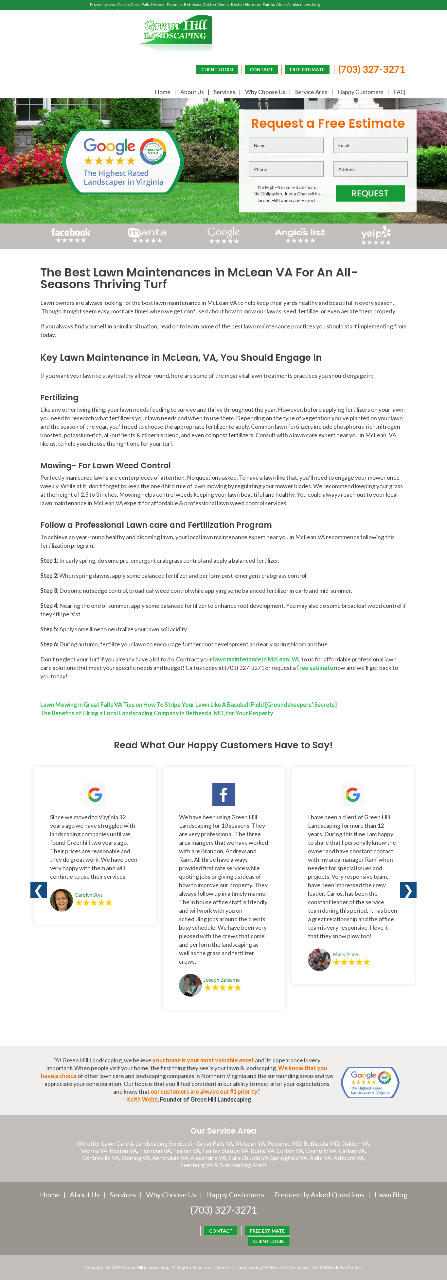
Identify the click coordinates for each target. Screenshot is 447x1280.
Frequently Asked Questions (319, 1194)
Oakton (209, 4)
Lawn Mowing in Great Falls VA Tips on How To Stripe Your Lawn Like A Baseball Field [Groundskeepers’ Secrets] (188, 704)
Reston (237, 4)
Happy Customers (360, 91)
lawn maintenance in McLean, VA (256, 659)
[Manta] (147, 240)
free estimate (315, 667)
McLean (158, 4)
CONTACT (261, 69)
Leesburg (312, 4)
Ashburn (294, 4)
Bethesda (192, 4)
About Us (192, 91)
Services (224, 91)
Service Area (311, 91)
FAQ (399, 91)
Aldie (281, 4)
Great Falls (140, 4)
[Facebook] (71, 242)
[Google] (223, 242)
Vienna (223, 4)
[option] (94, 846)
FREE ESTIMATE (307, 69)
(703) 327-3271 (371, 69)
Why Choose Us (265, 91)
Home (162, 91)
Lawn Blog (390, 1194)
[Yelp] (376, 242)
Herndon (253, 4)
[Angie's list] (300, 242)
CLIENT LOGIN (217, 69)
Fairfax (269, 4)
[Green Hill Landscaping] (174, 33)
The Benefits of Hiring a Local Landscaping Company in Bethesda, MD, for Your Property (156, 713)
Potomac (175, 4)
